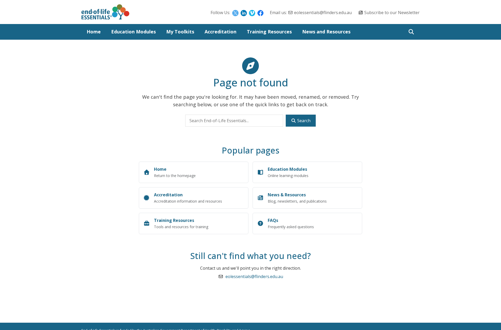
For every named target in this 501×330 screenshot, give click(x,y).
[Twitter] (235, 12)
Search (303, 120)
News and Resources (326, 31)
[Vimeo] (252, 12)
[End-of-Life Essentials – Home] (105, 13)
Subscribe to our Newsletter (392, 12)
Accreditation (220, 31)
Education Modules (133, 31)
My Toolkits (180, 31)
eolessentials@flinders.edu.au (323, 12)
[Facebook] (260, 12)
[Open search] (411, 32)
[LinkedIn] (244, 12)
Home (94, 31)
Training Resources (269, 31)
